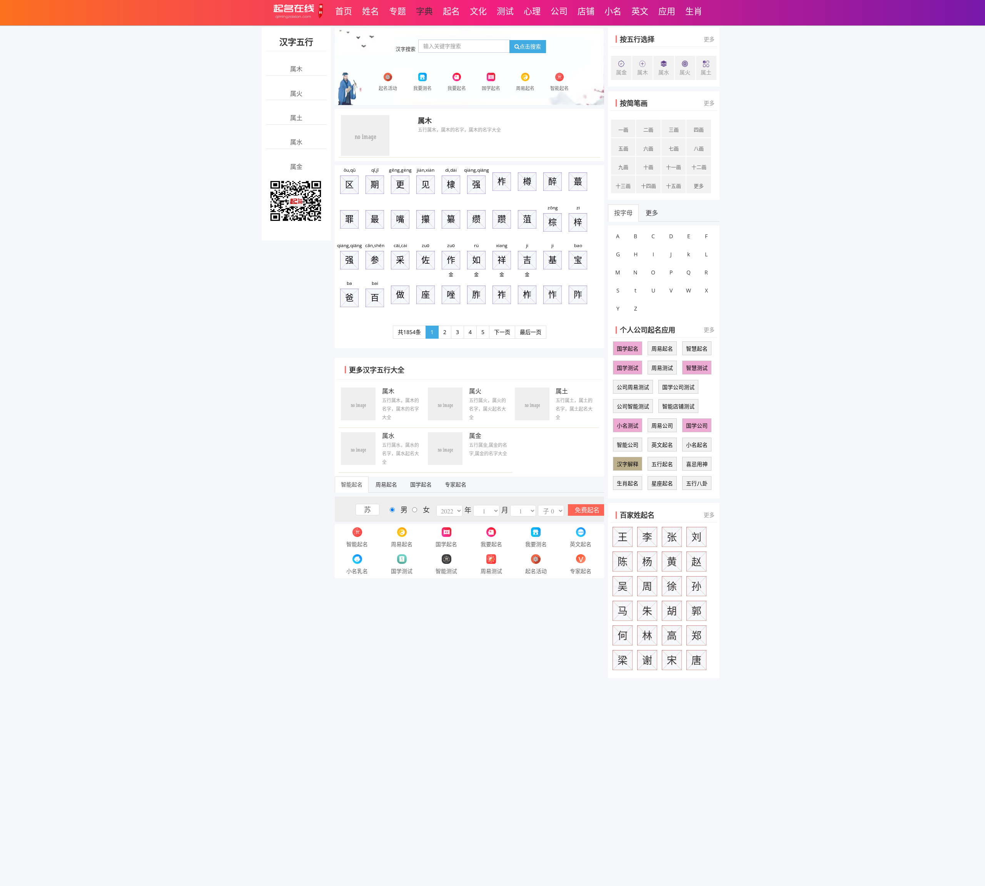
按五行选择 (637, 39)
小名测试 (627, 425)
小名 (612, 11)
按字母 (623, 213)
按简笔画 (634, 103)
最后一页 (530, 332)
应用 (666, 11)
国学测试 (627, 367)
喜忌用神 (697, 464)
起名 (451, 11)
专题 (397, 11)
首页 (343, 11)
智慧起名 (697, 348)
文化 (478, 11)
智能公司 (627, 444)
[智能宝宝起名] (295, 200)
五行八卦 (697, 483)
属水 (388, 435)
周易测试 (662, 367)
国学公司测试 (678, 387)
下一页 (502, 332)
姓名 (370, 11)
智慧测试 (697, 367)
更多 (709, 39)
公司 (559, 11)
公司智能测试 (633, 406)
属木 (425, 120)
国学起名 (421, 484)
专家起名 (455, 484)
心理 (532, 11)
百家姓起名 (637, 515)
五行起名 (662, 464)
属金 (475, 435)
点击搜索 (530, 46)
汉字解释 (627, 464)
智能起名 (351, 484)
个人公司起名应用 (647, 329)
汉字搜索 (406, 48)
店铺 (586, 11)
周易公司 (662, 425)
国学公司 (697, 425)
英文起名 (662, 444)
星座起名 (662, 483)
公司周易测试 (633, 387)
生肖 (693, 11)
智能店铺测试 (678, 406)
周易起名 (386, 484)
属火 (475, 391)
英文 (639, 11)
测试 (505, 11)
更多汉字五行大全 (376, 369)
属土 (562, 391)
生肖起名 (627, 483)
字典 (424, 11)
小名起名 (697, 444)
